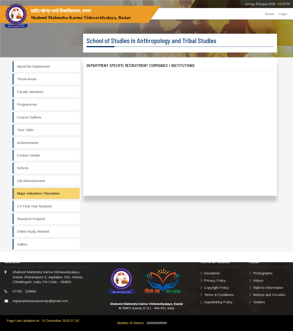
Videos (258, 280)
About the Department (33, 66)
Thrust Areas (26, 79)
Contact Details (28, 155)
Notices (23, 168)
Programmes (27, 104)
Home (269, 13)
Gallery (22, 244)
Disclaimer (212, 273)
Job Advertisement (31, 181)
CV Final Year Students (34, 206)
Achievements (27, 143)
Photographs (263, 273)
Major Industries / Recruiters (38, 193)
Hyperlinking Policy (218, 302)
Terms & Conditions (219, 295)
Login (283, 13)
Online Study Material (33, 231)
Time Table (25, 130)
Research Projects (31, 219)
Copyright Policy (216, 288)
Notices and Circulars (269, 295)
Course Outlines (29, 117)
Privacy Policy (215, 280)
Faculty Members (30, 92)
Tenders (259, 302)
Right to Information (268, 288)
